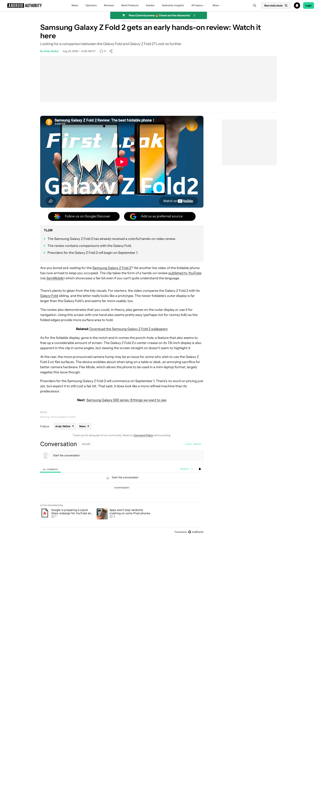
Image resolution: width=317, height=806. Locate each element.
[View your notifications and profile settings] (199, 469)
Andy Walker (51, 51)
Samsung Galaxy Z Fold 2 (111, 268)
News (75, 5)
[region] (121, 488)
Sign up (197, 444)
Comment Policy (143, 435)
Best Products (130, 5)
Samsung (45, 416)
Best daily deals (273, 5)
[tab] (50, 469)
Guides (150, 5)
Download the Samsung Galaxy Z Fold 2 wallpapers (129, 329)
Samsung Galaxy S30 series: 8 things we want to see (126, 400)
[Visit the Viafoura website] (195, 531)
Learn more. (190, 21)
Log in (188, 444)
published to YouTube (184, 273)
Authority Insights (173, 5)
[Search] (254, 5)
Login (308, 5)
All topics (197, 5)
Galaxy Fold (49, 296)
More (216, 5)
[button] (158, 5)
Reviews (109, 5)
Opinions (91, 5)
